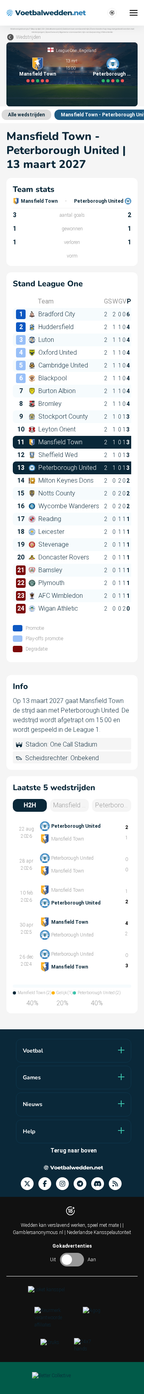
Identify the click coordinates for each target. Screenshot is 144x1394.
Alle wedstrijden (26, 115)
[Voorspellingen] (117, 1183)
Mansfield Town (37, 74)
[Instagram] (65, 1183)
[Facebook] (47, 1183)
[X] (29, 1183)
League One (66, 50)
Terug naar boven (73, 1150)
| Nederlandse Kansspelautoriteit (97, 1232)
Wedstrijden (28, 37)
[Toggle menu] (133, 13)
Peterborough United (113, 74)
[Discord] (100, 1183)
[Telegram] (82, 1183)
